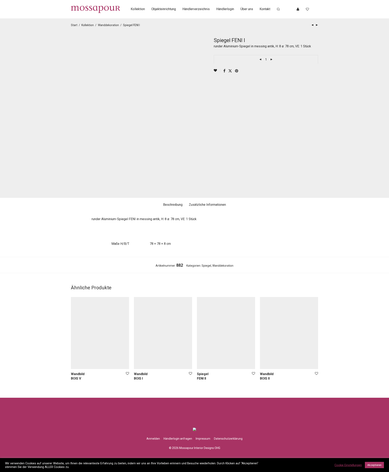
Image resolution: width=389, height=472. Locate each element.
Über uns (246, 9)
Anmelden (153, 438)
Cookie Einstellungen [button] (348, 465)
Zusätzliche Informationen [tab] (207, 205)
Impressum (203, 438)
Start (74, 25)
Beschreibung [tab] (173, 205)
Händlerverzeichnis (196, 9)
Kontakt (265, 9)
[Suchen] (278, 9)
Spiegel (206, 265)
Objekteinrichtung (163, 9)
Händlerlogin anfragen (178, 438)
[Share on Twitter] (230, 71)
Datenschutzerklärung (228, 438)
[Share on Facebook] (224, 71)
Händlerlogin (225, 9)
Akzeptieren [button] (374, 465)
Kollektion (138, 9)
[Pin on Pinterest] (237, 71)
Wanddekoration (108, 25)
